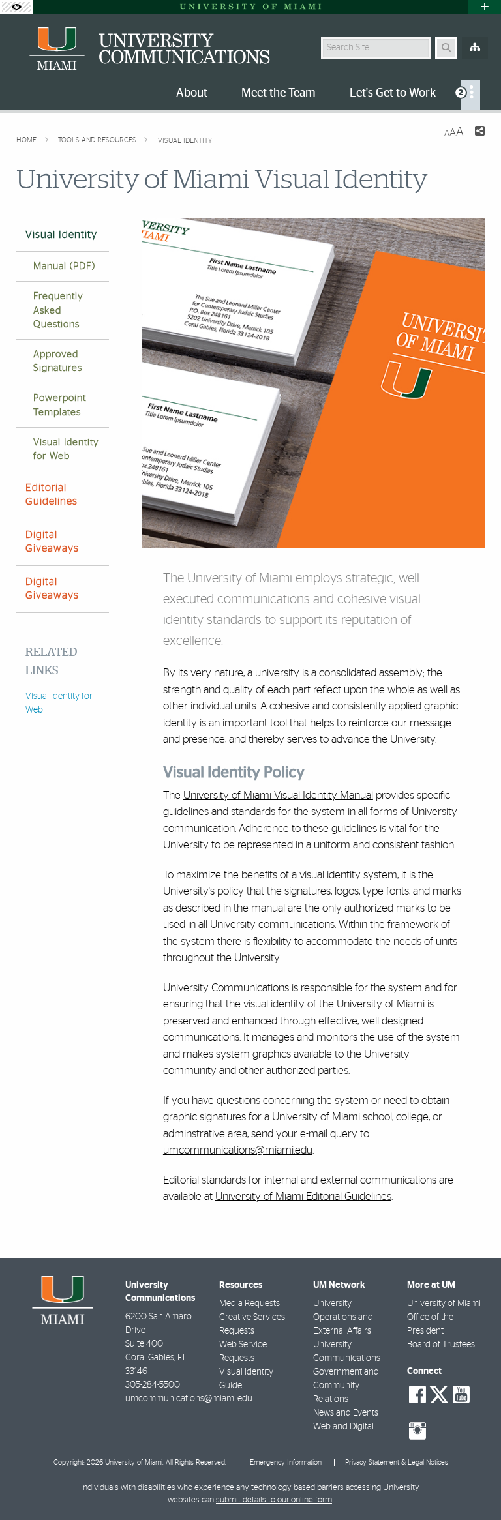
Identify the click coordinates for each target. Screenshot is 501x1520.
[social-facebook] (417, 1395)
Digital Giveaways (52, 541)
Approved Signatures (57, 361)
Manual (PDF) (64, 266)
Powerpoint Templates (59, 405)
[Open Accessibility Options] (16, 7)
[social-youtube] (461, 1395)
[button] (472, 1483)
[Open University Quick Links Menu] (484, 7)
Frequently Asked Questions (58, 310)
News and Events (345, 1413)
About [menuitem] (191, 93)
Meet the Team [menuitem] (278, 93)
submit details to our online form (274, 1500)
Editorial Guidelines (51, 495)
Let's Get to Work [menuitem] (393, 93)
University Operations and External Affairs (343, 1317)
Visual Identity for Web (66, 449)
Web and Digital (343, 1426)
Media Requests (249, 1303)
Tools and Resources (98, 139)
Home (27, 139)
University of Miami (444, 1303)
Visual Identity (185, 140)
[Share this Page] (479, 133)
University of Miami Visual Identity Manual (278, 795)
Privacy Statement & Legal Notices (396, 1462)
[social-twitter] (439, 1393)
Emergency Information (286, 1462)
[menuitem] (470, 95)
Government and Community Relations (346, 1385)
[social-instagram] (417, 1431)
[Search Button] (446, 48)
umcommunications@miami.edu (237, 1149)
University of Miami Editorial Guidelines (303, 1196)
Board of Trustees (441, 1344)
